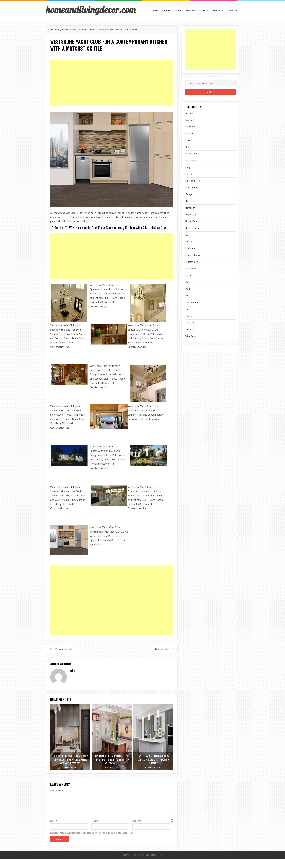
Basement (190, 120)
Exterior (189, 174)
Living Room (190, 10)
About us (165, 10)
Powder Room (191, 302)
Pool (187, 289)
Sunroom (189, 329)
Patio (187, 282)
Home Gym (190, 214)
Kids (187, 234)
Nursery (188, 275)
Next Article (161, 649)
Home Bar (190, 207)
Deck (187, 147)
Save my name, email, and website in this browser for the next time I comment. (91, 833)
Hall (187, 201)
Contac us (232, 10)
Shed (187, 309)
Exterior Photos (192, 180)
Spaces (188, 316)
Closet (188, 140)
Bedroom (189, 133)
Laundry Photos (192, 255)
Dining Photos (191, 153)
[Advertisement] (111, 83)
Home (155, 10)
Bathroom (204, 10)
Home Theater (192, 228)
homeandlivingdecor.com (91, 9)
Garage (188, 194)
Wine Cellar (190, 336)
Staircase (189, 322)
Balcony (189, 113)
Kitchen (177, 10)
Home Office (191, 221)
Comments (56, 790)
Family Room (191, 187)
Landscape (190, 248)
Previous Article (63, 649)
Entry (187, 167)
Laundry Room (192, 262)
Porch (188, 295)
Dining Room (218, 10)
